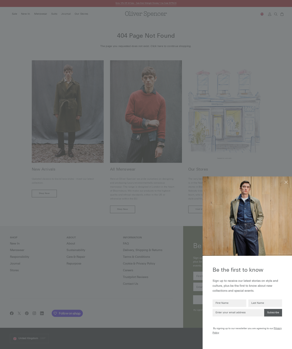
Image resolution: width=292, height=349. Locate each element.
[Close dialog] (286, 181)
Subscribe (273, 312)
